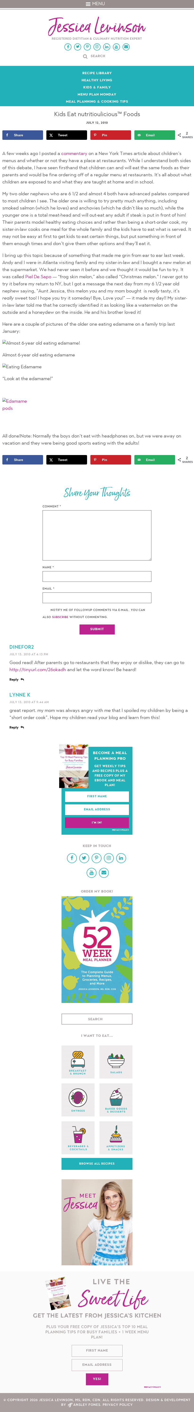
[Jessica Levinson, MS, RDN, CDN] (97, 29)
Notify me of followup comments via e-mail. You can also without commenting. (94, 614)
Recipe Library (97, 73)
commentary (74, 153)
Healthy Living (97, 80)
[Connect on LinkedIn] (106, 46)
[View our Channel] (116, 46)
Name (48, 567)
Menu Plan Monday (97, 94)
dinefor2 (21, 647)
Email (49, 589)
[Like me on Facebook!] (67, 46)
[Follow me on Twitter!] (77, 46)
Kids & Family (97, 87)
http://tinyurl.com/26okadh (37, 670)
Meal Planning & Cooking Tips (97, 102)
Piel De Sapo (38, 277)
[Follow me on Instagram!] (97, 46)
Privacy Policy (120, 830)
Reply (13, 680)
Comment (52, 506)
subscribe (60, 617)
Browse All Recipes (97, 1163)
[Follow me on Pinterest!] (87, 46)
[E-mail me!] (126, 46)
